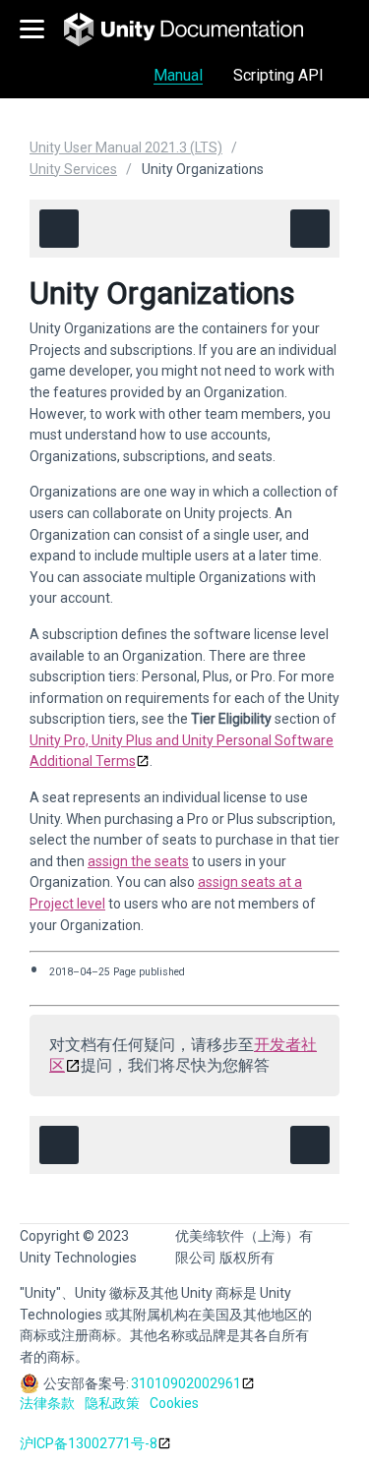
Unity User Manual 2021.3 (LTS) (126, 147)
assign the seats (138, 861)
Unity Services (73, 169)
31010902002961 (186, 1383)
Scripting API (278, 75)
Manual (178, 75)
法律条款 (47, 1403)
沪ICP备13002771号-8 (88, 1443)
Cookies (174, 1403)
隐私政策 (112, 1403)
